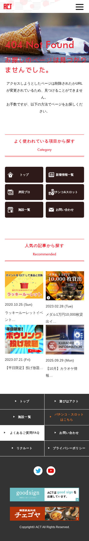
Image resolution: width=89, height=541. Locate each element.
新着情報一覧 (65, 174)
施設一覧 (24, 209)
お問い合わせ (65, 209)
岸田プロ (24, 192)
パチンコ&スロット (65, 192)
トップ (24, 174)
